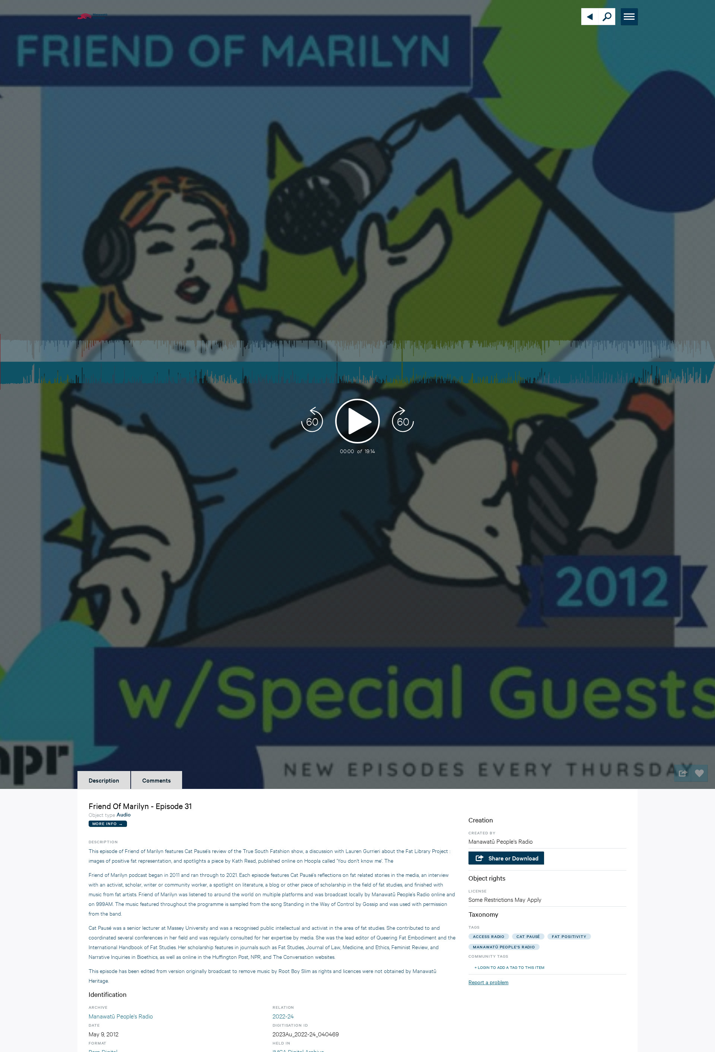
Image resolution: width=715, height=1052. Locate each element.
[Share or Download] (682, 773)
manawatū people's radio (504, 947)
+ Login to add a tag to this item (509, 967)
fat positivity (569, 936)
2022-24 (283, 1016)
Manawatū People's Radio (121, 1016)
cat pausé (528, 936)
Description (104, 780)
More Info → (107, 823)
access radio (489, 936)
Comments (156, 780)
